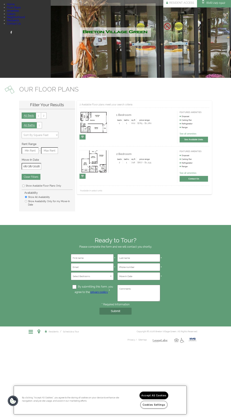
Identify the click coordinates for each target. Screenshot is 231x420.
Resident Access (181, 2)
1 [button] (38, 115)
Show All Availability (39, 197)
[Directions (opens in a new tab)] (40, 331)
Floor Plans (14, 7)
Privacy (131, 339)
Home (11, 4)
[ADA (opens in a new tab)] (182, 343)
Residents (13, 20)
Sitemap (142, 339)
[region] (100, 400)
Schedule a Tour (71, 331)
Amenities (13, 10)
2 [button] (43, 115)
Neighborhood (16, 17)
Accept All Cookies (153, 395)
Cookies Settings (154, 404)
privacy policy (99, 292)
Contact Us (14, 23)
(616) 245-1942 (215, 2)
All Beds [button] (29, 115)
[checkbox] (23, 186)
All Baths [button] (29, 125)
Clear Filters (31, 176)
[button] (11, 32)
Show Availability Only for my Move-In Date (49, 203)
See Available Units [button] (193, 139)
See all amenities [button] (188, 133)
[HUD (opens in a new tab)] (177, 343)
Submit (115, 311)
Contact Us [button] (193, 179)
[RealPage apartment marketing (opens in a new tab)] (160, 338)
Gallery (11, 14)
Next (225, 39)
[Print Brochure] (82, 137)
